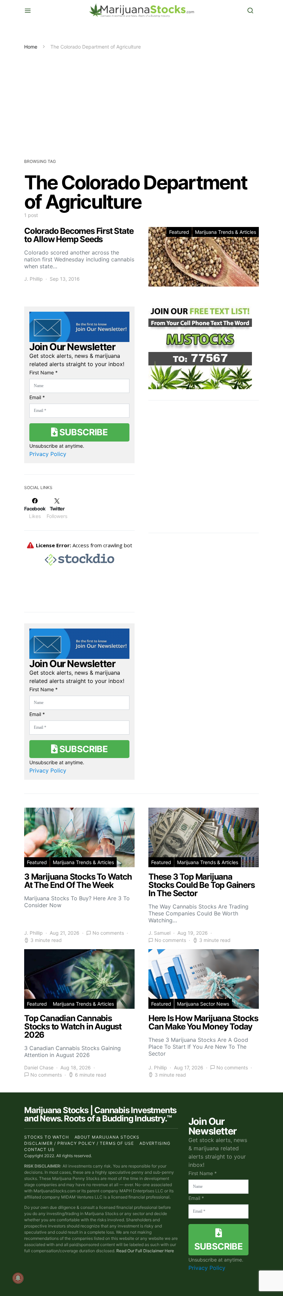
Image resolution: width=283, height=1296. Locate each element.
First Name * (43, 372)
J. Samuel (159, 933)
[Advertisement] (141, 102)
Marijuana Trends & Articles (225, 232)
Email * (37, 397)
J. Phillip (33, 279)
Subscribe (82, 432)
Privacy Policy (47, 453)
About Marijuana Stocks (107, 1137)
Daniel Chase (38, 1067)
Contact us (39, 1149)
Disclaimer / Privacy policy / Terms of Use (79, 1143)
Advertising (154, 1143)
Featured (179, 232)
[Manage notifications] (17, 1278)
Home (30, 47)
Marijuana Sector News (203, 1004)
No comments (108, 933)
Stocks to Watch (46, 1137)
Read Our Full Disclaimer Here (145, 1250)
